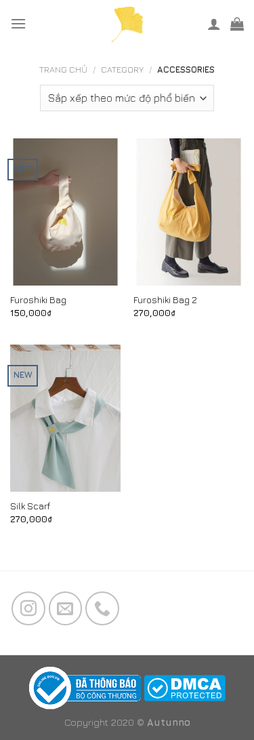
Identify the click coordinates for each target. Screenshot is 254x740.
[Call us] (102, 608)
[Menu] (18, 23)
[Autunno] (127, 24)
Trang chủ (63, 69)
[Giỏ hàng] (237, 24)
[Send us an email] (66, 608)
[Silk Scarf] (65, 418)
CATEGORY (122, 69)
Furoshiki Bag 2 (165, 299)
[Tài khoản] (214, 24)
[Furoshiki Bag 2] (188, 212)
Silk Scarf (30, 506)
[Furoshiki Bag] (65, 212)
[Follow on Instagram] (28, 608)
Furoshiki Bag (38, 299)
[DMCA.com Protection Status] (185, 687)
